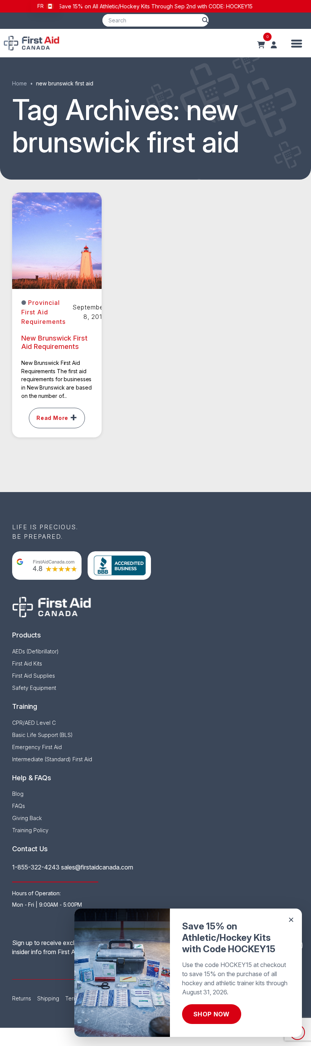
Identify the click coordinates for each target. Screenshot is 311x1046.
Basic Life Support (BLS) (42, 735)
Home (19, 83)
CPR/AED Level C (34, 722)
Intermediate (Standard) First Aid (52, 759)
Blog (18, 793)
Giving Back (27, 818)
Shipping (48, 998)
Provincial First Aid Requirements (43, 312)
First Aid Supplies (33, 675)
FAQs (18, 806)
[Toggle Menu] (296, 43)
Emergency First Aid (37, 747)
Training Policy (30, 830)
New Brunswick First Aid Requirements (54, 342)
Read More (52, 418)
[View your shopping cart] (261, 45)
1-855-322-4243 (36, 867)
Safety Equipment (34, 688)
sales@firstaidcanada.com (97, 867)
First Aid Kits (27, 663)
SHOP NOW (211, 1014)
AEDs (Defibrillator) (35, 651)
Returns (21, 998)
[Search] (205, 20)
